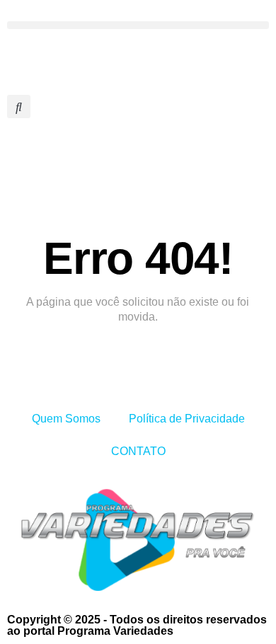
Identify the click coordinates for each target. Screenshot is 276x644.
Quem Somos (66, 419)
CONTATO (138, 451)
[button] (138, 25)
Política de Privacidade (187, 419)
